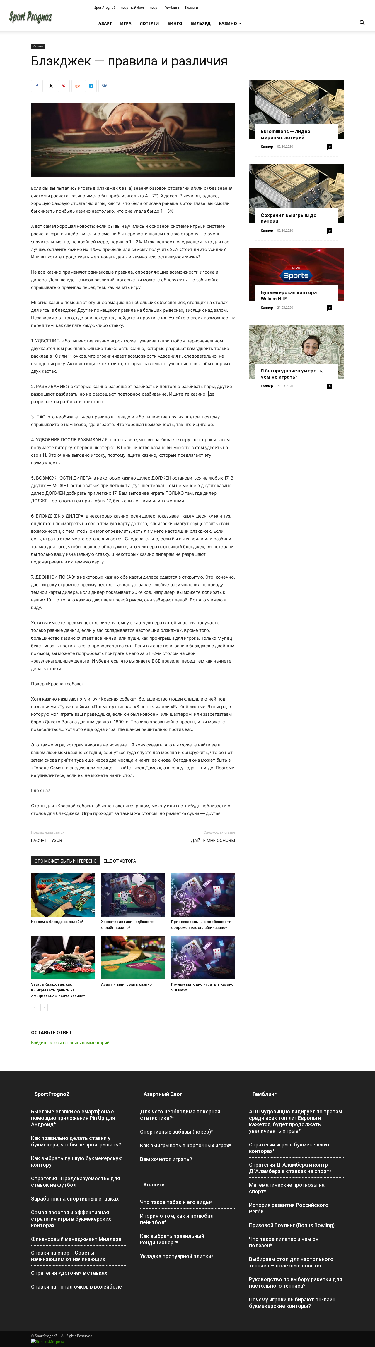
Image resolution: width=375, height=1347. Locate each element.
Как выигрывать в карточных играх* (185, 1145)
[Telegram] (91, 86)
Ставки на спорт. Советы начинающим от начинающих (68, 1256)
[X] (50, 86)
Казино (228, 23)
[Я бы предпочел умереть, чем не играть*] (296, 352)
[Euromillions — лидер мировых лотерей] (296, 109)
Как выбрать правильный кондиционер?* (172, 1239)
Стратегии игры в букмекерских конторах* (289, 1147)
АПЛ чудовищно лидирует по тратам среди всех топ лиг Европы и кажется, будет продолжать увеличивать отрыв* (295, 1121)
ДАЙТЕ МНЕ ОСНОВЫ (213, 840)
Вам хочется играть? (166, 1159)
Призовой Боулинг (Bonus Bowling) (292, 1225)
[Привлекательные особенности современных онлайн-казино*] (203, 895)
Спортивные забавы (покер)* (176, 1132)
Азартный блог (132, 7)
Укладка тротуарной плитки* (176, 1256)
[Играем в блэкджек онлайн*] (63, 895)
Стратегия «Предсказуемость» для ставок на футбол (75, 1181)
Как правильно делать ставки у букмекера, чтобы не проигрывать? (76, 1141)
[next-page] (44, 1007)
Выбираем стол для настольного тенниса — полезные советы (291, 1262)
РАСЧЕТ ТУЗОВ (46, 840)
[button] (362, 23)
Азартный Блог (163, 1094)
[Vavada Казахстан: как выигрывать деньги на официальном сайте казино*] (63, 957)
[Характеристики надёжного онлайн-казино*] (133, 895)
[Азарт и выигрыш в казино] (133, 957)
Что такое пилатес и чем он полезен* (283, 1242)
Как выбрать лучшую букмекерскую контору (77, 1161)
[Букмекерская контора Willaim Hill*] (296, 274)
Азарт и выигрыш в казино (126, 984)
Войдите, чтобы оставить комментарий (70, 1042)
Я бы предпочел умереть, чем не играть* (292, 374)
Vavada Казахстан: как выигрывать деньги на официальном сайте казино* (58, 990)
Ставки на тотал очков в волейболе (76, 1287)
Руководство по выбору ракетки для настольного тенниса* (295, 1282)
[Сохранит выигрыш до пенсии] (296, 193)
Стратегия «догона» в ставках (69, 1273)
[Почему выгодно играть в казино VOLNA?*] (203, 957)
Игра (126, 23)
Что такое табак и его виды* (176, 1202)
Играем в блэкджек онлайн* (57, 922)
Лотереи (149, 23)
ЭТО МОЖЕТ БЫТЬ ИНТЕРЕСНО (66, 861)
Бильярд (200, 23)
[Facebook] (37, 86)
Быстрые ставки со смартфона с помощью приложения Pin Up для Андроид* (73, 1117)
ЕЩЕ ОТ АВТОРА (120, 861)
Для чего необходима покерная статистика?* (180, 1114)
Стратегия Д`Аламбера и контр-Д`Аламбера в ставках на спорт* (290, 1168)
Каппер (267, 146)
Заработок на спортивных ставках (75, 1199)
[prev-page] (34, 1007)
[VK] (104, 86)
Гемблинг (172, 7)
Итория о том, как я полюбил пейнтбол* (177, 1219)
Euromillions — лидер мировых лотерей (285, 134)
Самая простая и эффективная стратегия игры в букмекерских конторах (71, 1218)
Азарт (154, 7)
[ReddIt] (77, 86)
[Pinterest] (64, 86)
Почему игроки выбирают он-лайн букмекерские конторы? (292, 1302)
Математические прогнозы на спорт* (287, 1188)
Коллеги (191, 7)
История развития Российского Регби (288, 1208)
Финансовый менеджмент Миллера (76, 1239)
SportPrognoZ (104, 7)
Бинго (174, 23)
